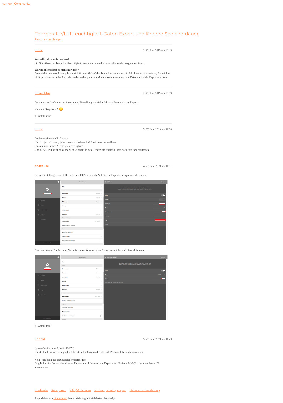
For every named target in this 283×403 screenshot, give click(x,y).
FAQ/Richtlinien (80, 390)
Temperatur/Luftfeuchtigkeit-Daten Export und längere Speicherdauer (116, 34)
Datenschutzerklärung (145, 390)
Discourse (60, 398)
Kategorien (58, 390)
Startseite (41, 390)
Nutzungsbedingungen (110, 390)
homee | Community (16, 3)
